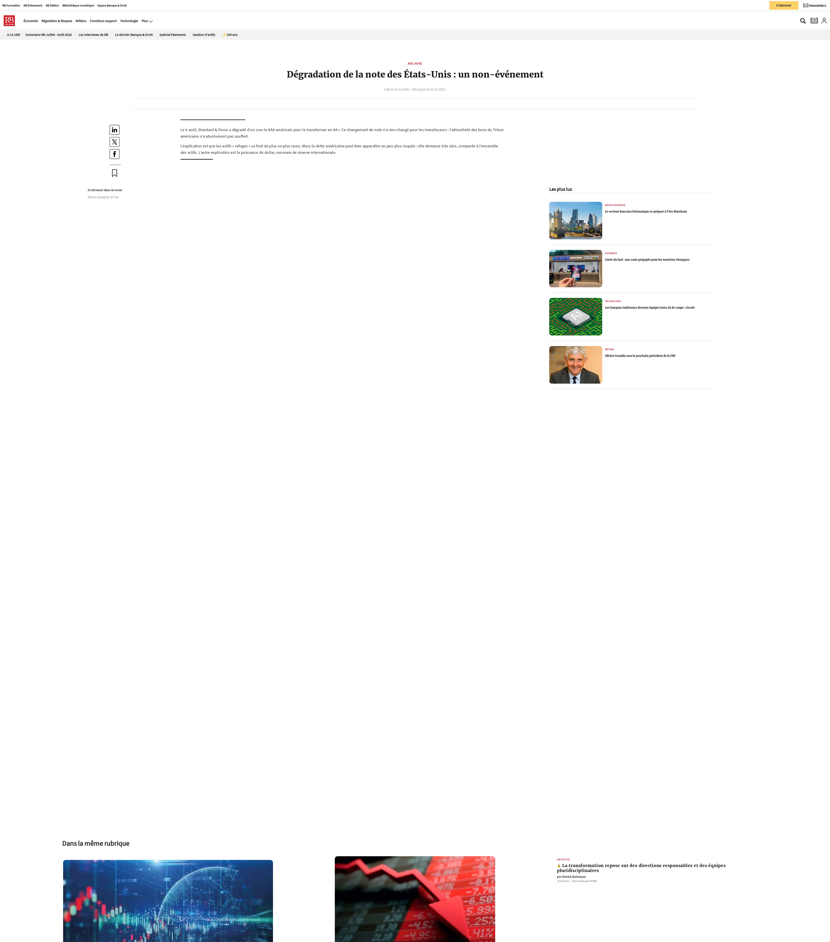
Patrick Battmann (571, 876)
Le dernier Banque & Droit (134, 34)
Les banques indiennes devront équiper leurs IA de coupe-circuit (650, 307)
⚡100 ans (230, 34)
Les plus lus (560, 189)
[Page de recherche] (803, 20)
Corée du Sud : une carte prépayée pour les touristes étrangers (647, 259)
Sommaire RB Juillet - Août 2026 (49, 34)
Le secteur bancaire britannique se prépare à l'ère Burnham (646, 211)
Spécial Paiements (173, 34)
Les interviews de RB (93, 34)
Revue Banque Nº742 (103, 197)
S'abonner (784, 5)
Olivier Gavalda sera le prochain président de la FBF (640, 355)
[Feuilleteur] (814, 20)
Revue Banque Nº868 (585, 881)
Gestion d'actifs (204, 34)
